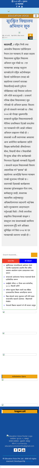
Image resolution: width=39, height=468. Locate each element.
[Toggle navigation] (36, 15)
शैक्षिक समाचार (20, 35)
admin (5, 37)
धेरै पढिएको (28, 261)
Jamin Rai (29, 461)
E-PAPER (19, 4)
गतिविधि (15, 35)
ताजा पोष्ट (11, 261)
